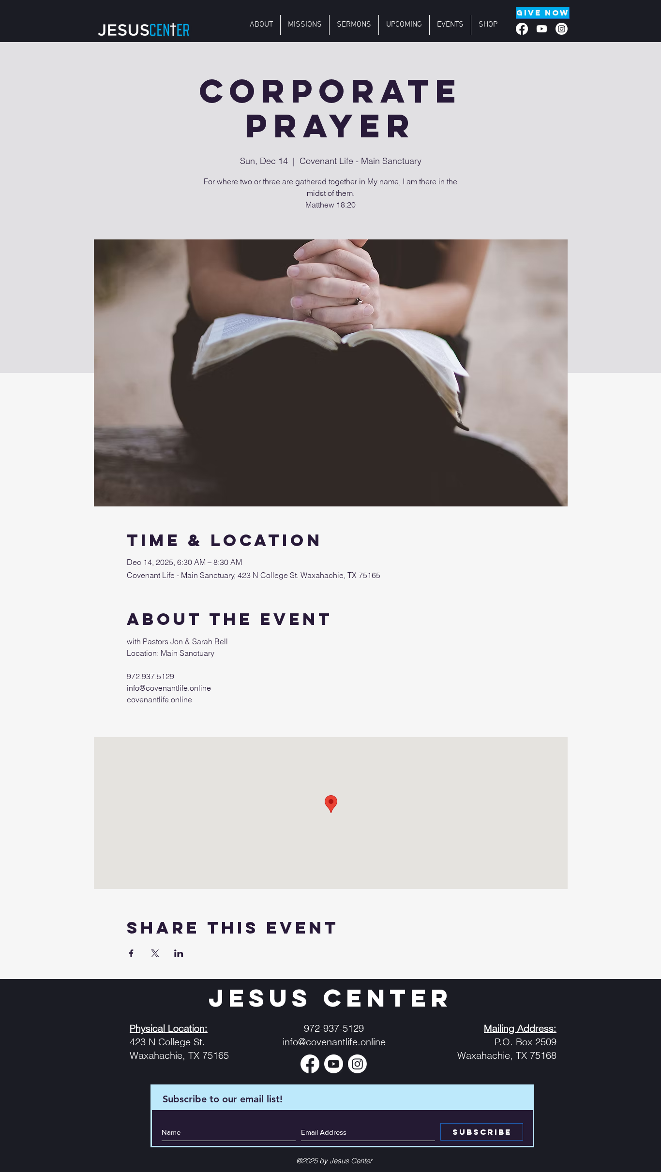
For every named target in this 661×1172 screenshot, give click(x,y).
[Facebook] (522, 29)
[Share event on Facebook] (131, 953)
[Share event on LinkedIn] (178, 953)
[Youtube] (542, 29)
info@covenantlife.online (334, 1042)
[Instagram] (562, 29)
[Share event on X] (155, 953)
